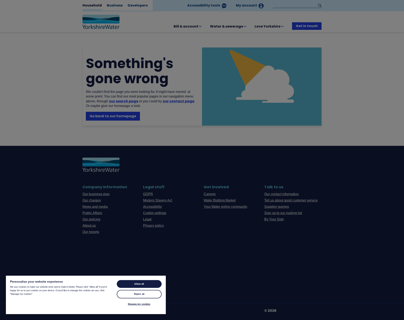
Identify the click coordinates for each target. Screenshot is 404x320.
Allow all (139, 284)
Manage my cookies (139, 304)
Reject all (139, 294)
